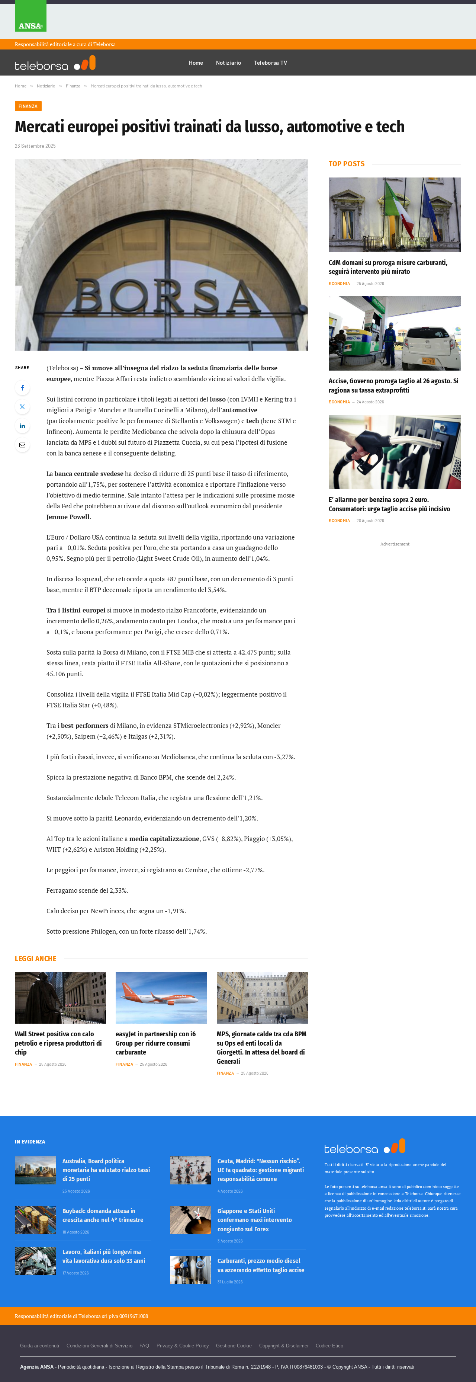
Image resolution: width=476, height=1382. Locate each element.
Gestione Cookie (234, 1346)
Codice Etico (329, 1346)
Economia (339, 283)
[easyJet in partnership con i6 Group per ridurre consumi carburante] (161, 998)
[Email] (22, 444)
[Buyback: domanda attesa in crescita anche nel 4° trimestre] (35, 1220)
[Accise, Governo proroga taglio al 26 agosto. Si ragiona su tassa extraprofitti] (395, 333)
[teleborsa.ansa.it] (55, 62)
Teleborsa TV (270, 62)
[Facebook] (22, 387)
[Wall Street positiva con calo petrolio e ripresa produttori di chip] (60, 998)
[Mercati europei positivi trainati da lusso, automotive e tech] (161, 255)
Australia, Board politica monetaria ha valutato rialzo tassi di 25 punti (106, 1170)
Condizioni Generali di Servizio (99, 1346)
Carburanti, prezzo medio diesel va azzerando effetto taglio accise (261, 1265)
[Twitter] (22, 406)
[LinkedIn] (22, 425)
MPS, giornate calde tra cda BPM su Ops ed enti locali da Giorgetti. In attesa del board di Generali (261, 1047)
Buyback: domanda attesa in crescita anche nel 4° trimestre (103, 1215)
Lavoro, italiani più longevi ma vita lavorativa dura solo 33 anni (103, 1256)
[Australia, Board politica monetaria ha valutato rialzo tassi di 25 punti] (35, 1170)
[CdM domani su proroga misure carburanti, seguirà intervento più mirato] (395, 214)
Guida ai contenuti (39, 1346)
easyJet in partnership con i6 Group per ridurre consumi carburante (156, 1043)
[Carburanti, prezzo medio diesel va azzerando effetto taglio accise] (190, 1270)
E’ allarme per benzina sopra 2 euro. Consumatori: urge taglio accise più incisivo (389, 504)
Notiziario (228, 62)
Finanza (28, 106)
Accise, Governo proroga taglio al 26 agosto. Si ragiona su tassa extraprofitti (394, 385)
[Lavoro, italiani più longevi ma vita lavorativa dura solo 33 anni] (35, 1261)
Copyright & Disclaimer (284, 1346)
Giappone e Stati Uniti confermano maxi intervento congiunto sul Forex (255, 1220)
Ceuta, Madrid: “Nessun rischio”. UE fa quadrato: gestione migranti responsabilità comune (261, 1170)
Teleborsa (104, 44)
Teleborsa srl (92, 1315)
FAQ (144, 1346)
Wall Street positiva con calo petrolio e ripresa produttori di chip (58, 1043)
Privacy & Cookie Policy (183, 1346)
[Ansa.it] (30, 19)
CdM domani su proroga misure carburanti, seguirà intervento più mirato (388, 267)
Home (196, 62)
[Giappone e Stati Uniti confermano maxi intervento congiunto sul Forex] (190, 1220)
